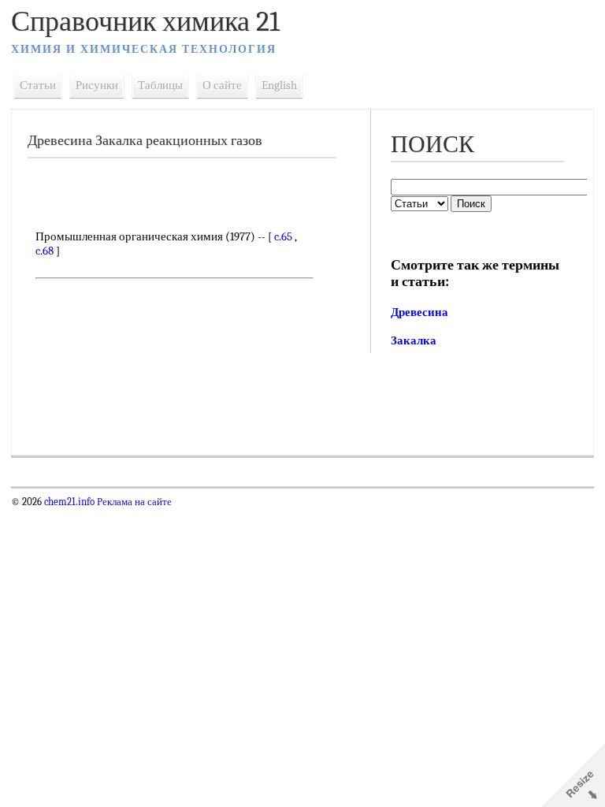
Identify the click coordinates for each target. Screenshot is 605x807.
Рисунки (97, 85)
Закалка (413, 340)
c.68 (44, 251)
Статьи (38, 85)
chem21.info (69, 502)
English (279, 85)
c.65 (283, 236)
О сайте (222, 85)
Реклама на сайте (133, 502)
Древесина (419, 312)
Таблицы (160, 85)
